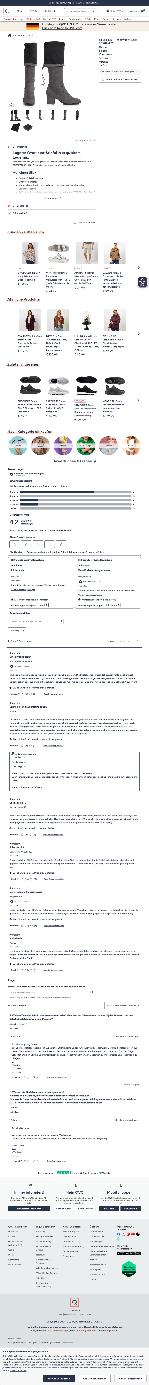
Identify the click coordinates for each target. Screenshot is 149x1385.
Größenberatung (43, 1241)
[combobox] (77, 11)
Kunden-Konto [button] (64, 1208)
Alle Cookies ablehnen (94, 1378)
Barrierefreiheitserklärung (102, 1246)
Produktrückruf (15, 1264)
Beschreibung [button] (20, 146)
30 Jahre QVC (33, 19)
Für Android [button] (130, 1208)
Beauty (106, 19)
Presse (11, 1254)
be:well (62, 19)
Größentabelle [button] (20, 205)
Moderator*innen (98, 1264)
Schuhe (18, 35)
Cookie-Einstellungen (130, 1378)
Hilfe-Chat (13, 1231)
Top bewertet (75, 19)
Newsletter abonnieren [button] (29, 1208)
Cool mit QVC (49, 19)
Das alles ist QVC (97, 1236)
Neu (22, 19)
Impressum (112, 1330)
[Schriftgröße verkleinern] (94, 140)
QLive (11, 1249)
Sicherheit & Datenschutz (47, 1268)
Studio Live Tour (97, 1274)
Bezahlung (40, 1254)
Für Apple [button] (109, 1208)
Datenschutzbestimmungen (54, 1330)
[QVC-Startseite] (9, 35)
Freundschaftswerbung (73, 1246)
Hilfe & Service (42, 1278)
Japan (88, 1314)
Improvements (67, 1342)
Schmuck (117, 19)
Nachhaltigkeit (96, 1241)
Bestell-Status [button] (85, 1208)
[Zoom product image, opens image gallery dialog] (10, 105)
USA (60, 1314)
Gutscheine (68, 1241)
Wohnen (128, 19)
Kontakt (12, 1236)
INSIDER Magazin (71, 1231)
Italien (81, 1314)
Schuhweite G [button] (20, 213)
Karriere (93, 1259)
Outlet (93, 1279)
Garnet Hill (43, 1342)
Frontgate (33, 1342)
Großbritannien (70, 1314)
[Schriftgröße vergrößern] (91, 140)
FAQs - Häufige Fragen (46, 1273)
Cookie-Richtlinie (18, 1370)
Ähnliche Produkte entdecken (122, 79)
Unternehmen (96, 1231)
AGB (32, 1330)
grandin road (55, 1342)
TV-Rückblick (51, 11)
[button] (112, 11)
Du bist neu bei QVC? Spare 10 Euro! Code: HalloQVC (74, 2)
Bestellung (41, 1231)
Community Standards (85, 1330)
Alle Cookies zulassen (58, 1378)
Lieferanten (13, 1259)
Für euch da (68, 1256)
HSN (10, 1342)
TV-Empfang (96, 1269)
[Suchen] (95, 11)
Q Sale (88, 19)
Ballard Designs (20, 1342)
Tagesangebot (9, 19)
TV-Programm (69, 1236)
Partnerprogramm (71, 1251)
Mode (97, 19)
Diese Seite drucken (86, 222)
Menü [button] (19, 11)
